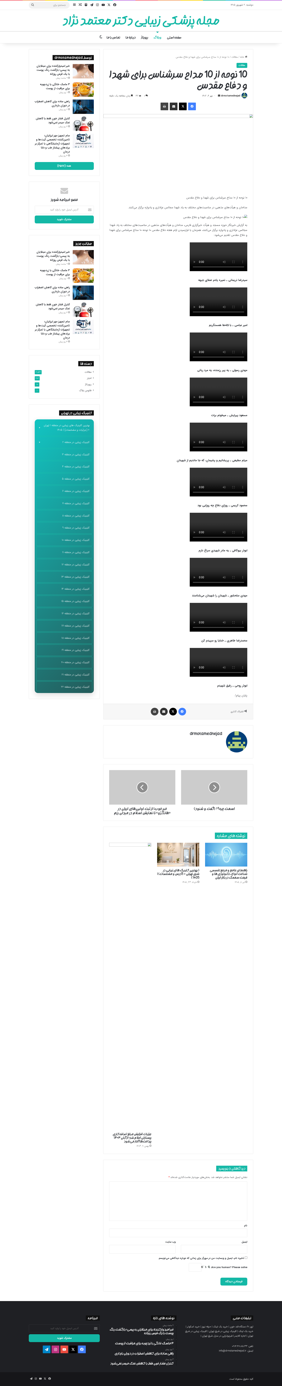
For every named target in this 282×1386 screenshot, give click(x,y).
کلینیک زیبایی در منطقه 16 (76, 613)
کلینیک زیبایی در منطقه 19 (76, 650)
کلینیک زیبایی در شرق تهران (223, 1331)
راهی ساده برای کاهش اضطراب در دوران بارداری (52, 103)
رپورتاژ (144, 37)
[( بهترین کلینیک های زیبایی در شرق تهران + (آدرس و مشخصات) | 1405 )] (178, 855)
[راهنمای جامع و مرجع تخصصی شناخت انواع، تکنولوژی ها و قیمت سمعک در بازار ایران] (226, 855)
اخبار (89, 378)
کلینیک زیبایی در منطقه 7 (76, 503)
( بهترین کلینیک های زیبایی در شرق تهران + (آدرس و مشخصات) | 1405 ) (178, 874)
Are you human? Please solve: (228, 1267)
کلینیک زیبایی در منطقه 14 (75, 589)
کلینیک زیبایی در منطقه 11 (76, 552)
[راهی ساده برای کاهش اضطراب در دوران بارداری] (83, 107)
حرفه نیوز (206, 1327)
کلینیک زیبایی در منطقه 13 (75, 577)
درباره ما (130, 37)
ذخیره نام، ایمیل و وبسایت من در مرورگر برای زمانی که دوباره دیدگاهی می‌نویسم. (201, 1258)
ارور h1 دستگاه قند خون (241, 1327)
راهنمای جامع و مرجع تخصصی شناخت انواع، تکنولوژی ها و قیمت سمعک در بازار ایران (228, 874)
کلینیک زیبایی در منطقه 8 (76, 516)
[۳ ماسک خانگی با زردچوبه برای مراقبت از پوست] (83, 89)
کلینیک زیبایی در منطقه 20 (75, 662)
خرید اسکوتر (193, 1327)
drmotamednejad (230, 96)
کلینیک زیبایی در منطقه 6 (76, 491)
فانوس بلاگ (85, 390)
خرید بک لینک (220, 1327)
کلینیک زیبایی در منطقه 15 (75, 601)
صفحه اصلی (174, 37)
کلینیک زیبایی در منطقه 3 (76, 454)
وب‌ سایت (170, 1242)
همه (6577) (64, 166)
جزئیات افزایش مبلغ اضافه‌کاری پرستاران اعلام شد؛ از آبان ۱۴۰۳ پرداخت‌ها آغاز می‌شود (132, 1138)
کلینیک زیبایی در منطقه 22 (75, 687)
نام (245, 1226)
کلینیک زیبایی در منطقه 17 (75, 626)
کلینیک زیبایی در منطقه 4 (76, 466)
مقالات (234, 57)
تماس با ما (113, 37)
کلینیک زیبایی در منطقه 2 (76, 442)
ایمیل (244, 1242)
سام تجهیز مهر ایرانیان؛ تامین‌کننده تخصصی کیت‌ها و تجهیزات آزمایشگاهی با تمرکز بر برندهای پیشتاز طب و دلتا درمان (52, 143)
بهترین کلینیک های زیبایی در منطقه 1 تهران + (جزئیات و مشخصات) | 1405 (67, 427)
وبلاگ (157, 37)
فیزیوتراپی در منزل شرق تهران (217, 1336)
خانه (242, 57)
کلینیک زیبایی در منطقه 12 (76, 564)
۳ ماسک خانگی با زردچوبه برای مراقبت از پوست (55, 86)
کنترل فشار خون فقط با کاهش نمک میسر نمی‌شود (53, 120)
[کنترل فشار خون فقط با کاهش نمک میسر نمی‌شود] (83, 124)
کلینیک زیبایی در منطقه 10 (76, 540)
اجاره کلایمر (240, 1336)
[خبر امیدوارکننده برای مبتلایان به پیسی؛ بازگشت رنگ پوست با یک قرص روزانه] (83, 71)
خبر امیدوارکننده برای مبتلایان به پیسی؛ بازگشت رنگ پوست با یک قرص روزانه (53, 70)
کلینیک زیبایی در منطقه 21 (76, 674)
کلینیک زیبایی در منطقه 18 (75, 638)
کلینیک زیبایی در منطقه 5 (76, 479)
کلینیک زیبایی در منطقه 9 (76, 528)
